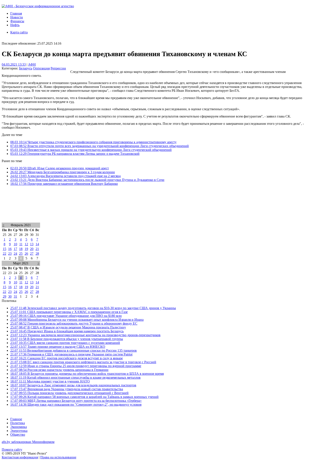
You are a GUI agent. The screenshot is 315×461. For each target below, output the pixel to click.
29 (4, 296)
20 (31, 249)
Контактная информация (20, 457)
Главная (16, 13)
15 (4, 249)
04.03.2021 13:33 (14, 64)
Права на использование (58, 457)
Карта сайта (19, 32)
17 (15, 249)
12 (26, 244)
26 (26, 253)
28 (37, 253)
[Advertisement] (130, 210)
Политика (17, 423)
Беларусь (25, 68)
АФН (32, 64)
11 (20, 244)
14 (37, 244)
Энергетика (18, 430)
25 (20, 253)
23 (10, 253)
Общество (17, 434)
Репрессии (58, 68)
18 (20, 249)
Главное (16, 419)
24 (15, 253)
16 (10, 249)
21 (37, 249)
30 (10, 296)
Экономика (18, 427)
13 (31, 244)
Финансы (17, 21)
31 (15, 296)
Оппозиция (41, 68)
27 (31, 253)
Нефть (15, 25)
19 (26, 249)
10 (15, 244)
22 (4, 253)
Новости (16, 17)
